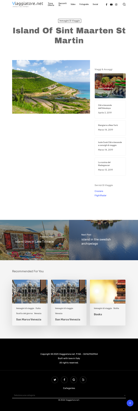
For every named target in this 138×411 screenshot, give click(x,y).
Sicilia (116, 308)
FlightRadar (100, 195)
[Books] (107, 303)
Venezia (37, 313)
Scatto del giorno (24, 313)
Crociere (99, 191)
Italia (38, 308)
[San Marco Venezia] (30, 303)
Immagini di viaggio (69, 20)
